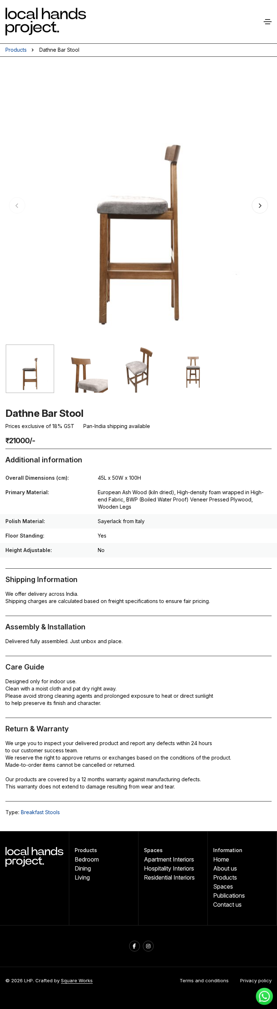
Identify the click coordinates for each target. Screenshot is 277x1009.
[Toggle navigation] (268, 21)
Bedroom (87, 859)
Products (16, 50)
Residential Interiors (169, 877)
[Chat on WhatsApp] (264, 996)
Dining (83, 868)
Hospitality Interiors (169, 868)
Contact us (227, 904)
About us (225, 868)
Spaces (223, 886)
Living (82, 877)
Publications (229, 895)
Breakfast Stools (40, 812)
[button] (260, 205)
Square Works (77, 980)
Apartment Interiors (169, 859)
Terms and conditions (204, 980)
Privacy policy (256, 980)
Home (221, 859)
